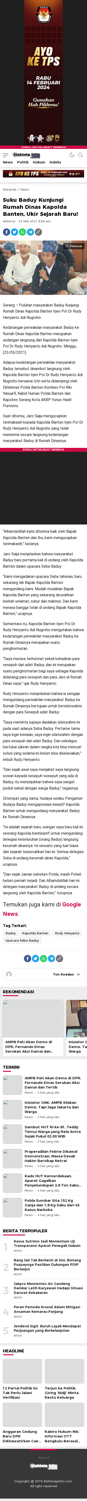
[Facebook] (6, 232)
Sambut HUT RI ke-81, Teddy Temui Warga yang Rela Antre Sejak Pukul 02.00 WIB (53, 1131)
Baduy (11, 933)
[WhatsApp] (22, 232)
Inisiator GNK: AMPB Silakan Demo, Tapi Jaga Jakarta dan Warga (52, 1107)
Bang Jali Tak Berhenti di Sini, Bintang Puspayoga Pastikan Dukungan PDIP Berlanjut (47, 1264)
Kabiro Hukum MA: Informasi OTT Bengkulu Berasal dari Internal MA (62, 1438)
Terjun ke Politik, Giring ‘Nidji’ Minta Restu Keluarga (62, 1393)
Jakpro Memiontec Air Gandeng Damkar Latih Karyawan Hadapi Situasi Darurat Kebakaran (48, 1288)
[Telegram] (30, 232)
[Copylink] (38, 232)
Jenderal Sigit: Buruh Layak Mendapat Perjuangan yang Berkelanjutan (47, 1328)
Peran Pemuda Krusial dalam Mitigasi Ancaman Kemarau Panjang (47, 1309)
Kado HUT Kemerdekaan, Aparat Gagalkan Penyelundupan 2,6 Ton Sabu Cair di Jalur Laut (52, 1183)
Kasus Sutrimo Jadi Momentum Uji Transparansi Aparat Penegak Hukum (47, 1243)
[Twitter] (14, 232)
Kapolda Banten (35, 933)
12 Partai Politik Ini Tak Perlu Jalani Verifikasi (20, 1393)
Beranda (9, 189)
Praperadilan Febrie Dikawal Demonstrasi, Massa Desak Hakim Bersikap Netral (51, 1156)
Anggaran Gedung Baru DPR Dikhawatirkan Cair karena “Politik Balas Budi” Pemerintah (22, 1441)
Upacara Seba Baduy (22, 940)
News (24, 189)
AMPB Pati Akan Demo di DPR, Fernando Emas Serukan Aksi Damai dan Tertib (28, 1049)
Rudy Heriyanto (67, 933)
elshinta (9, 221)
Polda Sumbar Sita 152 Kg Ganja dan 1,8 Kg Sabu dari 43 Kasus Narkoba (52, 1205)
